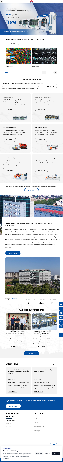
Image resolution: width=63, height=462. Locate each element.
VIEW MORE (12, 43)
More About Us (13, 253)
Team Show (9, 423)
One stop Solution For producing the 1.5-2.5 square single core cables (41, 334)
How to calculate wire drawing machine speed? (43, 371)
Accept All (56, 453)
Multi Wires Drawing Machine (43, 97)
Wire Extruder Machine (41, 127)
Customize (39, 453)
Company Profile (10, 420)
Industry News (53, 364)
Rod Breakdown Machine (10, 97)
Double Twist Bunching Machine (11, 158)
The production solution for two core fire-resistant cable (15, 334)
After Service (9, 426)
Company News (43, 364)
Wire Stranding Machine (9, 127)
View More (11, 391)
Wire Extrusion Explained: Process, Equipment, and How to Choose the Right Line (18, 371)
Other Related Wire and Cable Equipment (46, 158)
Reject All (47, 453)
